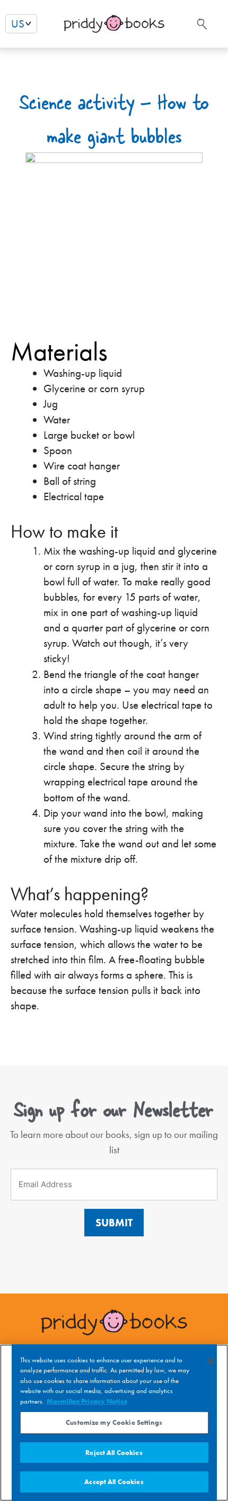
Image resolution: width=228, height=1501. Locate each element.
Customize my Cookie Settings (114, 1422)
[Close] (211, 1361)
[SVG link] (201, 24)
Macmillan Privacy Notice (87, 1401)
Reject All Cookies (113, 1452)
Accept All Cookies (113, 1481)
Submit (114, 1222)
